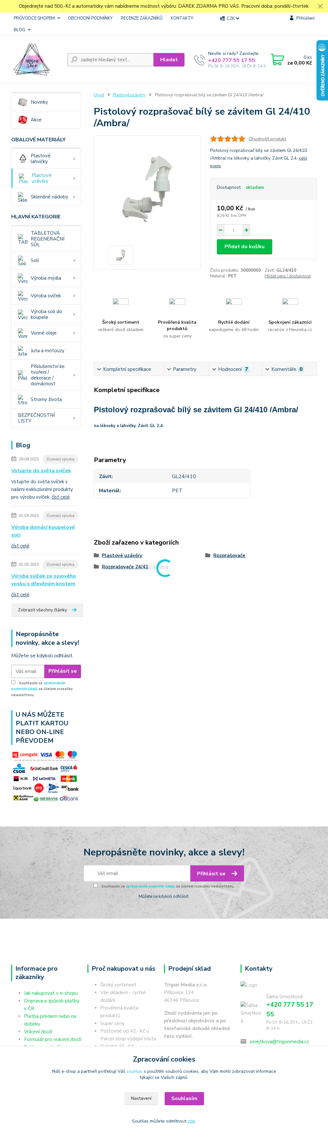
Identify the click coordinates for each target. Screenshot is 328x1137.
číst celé (61, 497)
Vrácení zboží (38, 1031)
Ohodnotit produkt (267, 139)
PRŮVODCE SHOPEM (34, 18)
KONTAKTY (182, 18)
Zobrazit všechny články (42, 610)
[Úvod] (36, 59)
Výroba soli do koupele (46, 314)
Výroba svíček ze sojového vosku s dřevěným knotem (43, 580)
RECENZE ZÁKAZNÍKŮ (141, 18)
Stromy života (46, 399)
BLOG (19, 30)
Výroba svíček (46, 296)
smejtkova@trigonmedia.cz (279, 1041)
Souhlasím (184, 1098)
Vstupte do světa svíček (41, 470)
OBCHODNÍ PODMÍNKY (90, 18)
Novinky (39, 102)
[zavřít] (320, 6)
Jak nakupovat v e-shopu (51, 993)
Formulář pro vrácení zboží (52, 1039)
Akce (36, 120)
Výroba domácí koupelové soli (43, 531)
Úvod (99, 95)
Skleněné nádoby (49, 197)
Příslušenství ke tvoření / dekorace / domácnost (48, 375)
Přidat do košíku (245, 246)
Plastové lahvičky (41, 159)
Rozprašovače (229, 555)
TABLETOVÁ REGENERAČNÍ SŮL (47, 239)
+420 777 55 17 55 (231, 60)
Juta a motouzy (47, 350)
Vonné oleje (44, 333)
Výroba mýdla (46, 278)
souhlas (135, 1071)
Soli (35, 260)
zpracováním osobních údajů (150, 886)
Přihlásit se (62, 671)
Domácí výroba (60, 459)
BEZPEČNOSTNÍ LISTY (36, 418)
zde (191, 1121)
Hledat (169, 59)
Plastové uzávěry (42, 178)
